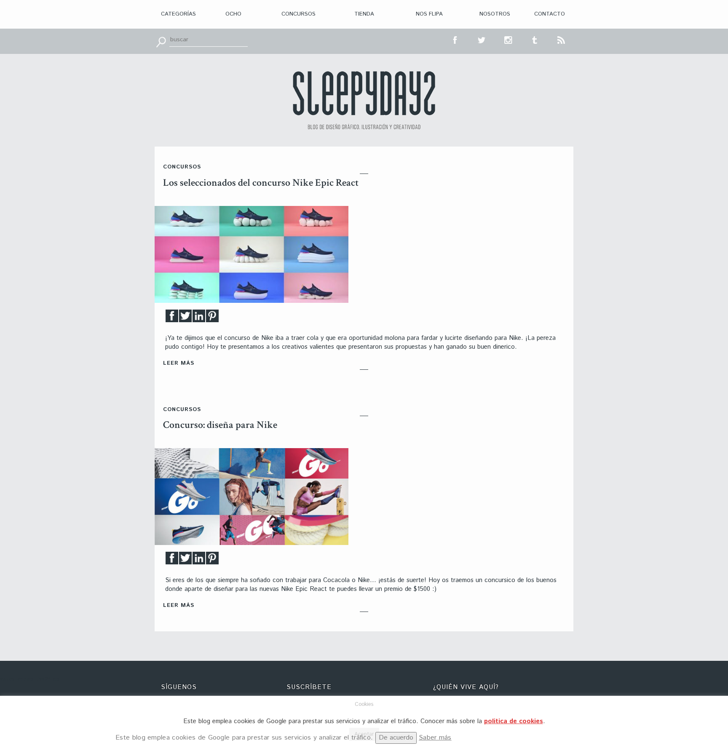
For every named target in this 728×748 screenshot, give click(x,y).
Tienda (364, 14)
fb (455, 39)
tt (482, 39)
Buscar (161, 41)
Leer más (178, 363)
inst (508, 39)
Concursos (298, 14)
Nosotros (494, 14)
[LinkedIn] (199, 318)
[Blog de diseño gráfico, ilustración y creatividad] (364, 100)
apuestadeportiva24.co (29, 679)
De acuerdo (396, 738)
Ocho (233, 14)
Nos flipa (429, 14)
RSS (561, 39)
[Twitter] (185, 318)
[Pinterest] (212, 318)
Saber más (435, 738)
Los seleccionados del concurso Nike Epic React (261, 182)
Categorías (178, 14)
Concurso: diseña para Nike (220, 424)
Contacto (549, 14)
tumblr (535, 39)
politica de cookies (513, 721)
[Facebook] (172, 318)
